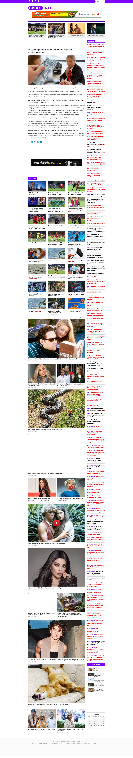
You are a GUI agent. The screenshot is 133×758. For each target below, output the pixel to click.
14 (101, 721)
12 (96, 721)
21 (101, 723)
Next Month (104, 714)
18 (94, 723)
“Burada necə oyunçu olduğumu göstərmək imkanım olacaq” (95, 521)
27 (98, 725)
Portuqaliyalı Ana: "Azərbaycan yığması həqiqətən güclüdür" (95, 297)
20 (98, 723)
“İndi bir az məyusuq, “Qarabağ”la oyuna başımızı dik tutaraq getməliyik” (95, 357)
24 (91, 725)
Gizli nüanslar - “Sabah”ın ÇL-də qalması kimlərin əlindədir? (95, 584)
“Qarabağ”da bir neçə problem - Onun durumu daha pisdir (95, 636)
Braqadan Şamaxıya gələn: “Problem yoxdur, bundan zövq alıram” (96, 46)
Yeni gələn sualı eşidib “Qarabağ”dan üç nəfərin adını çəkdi (95, 484)
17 (91, 723)
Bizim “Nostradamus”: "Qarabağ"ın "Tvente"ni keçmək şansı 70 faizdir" (95, 331)
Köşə (87, 20)
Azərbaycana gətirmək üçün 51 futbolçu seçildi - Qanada (95, 304)
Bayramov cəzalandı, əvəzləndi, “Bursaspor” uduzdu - (96, 207)
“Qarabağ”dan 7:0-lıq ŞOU (98, 180)
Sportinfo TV (70, 20)
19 (96, 723)
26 (96, 725)
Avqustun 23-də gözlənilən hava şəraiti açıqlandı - (95, 236)
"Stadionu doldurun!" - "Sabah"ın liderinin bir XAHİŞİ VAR (95, 83)
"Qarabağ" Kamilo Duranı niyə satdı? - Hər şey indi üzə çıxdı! (96, 478)
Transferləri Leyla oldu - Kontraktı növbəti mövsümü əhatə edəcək (95, 200)
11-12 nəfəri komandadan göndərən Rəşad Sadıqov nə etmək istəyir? (95, 591)
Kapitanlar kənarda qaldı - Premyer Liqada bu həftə (95, 552)
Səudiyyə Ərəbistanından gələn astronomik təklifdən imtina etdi (95, 107)
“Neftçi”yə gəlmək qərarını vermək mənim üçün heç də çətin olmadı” (96, 59)
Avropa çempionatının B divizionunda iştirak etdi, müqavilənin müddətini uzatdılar (96, 229)
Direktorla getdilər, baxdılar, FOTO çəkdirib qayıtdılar (94, 175)
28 (101, 725)
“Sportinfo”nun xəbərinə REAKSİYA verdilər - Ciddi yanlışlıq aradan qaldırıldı (95, 157)
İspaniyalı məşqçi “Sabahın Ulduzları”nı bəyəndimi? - (96, 350)
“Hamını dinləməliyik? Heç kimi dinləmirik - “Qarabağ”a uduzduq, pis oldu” (96, 510)
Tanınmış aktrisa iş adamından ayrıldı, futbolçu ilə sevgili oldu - (95, 281)
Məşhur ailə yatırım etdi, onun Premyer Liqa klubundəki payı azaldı (95, 415)
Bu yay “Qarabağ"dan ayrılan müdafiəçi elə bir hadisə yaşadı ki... (95, 344)
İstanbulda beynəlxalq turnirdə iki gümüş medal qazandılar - (94, 249)
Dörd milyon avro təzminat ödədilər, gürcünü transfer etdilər (96, 643)
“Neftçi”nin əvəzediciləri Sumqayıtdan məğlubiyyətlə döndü (95, 337)
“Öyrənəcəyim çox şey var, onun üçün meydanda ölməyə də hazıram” (95, 573)
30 (89, 726)
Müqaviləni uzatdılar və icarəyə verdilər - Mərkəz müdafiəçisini (95, 421)
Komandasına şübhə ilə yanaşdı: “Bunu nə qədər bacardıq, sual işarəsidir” (95, 394)
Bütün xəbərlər (96, 664)
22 (103, 723)
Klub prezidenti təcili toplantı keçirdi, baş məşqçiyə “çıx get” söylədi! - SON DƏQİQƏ (96, 89)
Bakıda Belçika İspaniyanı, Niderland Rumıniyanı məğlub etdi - (95, 275)
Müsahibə (62, 20)
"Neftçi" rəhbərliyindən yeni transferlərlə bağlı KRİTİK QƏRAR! (96, 630)
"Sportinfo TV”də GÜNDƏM (97, 72)
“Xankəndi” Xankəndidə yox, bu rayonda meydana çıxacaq (95, 218)
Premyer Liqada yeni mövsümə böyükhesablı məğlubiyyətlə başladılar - (96, 151)
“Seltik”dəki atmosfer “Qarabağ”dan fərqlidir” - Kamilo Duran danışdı (96, 126)
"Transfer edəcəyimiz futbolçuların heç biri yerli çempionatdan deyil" (94, 387)
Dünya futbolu (46, 20)
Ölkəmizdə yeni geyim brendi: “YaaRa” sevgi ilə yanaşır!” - (94, 96)
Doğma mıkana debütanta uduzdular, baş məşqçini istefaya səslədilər (96, 189)
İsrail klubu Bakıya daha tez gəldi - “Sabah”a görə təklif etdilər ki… (96, 120)
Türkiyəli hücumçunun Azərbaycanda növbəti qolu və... (96, 376)
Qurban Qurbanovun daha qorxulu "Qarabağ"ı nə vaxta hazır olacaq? (95, 52)
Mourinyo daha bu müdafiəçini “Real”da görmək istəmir (96, 466)
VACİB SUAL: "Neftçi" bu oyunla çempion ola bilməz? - (95, 114)
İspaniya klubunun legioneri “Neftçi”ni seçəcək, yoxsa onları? (95, 491)
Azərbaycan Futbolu (34, 20)
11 (94, 721)
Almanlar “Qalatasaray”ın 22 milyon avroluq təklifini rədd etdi (94, 460)
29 (103, 725)
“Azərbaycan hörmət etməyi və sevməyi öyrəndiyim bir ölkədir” (95, 324)
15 (103, 721)
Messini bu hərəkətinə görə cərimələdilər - (96, 144)
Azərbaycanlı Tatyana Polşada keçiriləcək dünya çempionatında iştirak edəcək (95, 255)
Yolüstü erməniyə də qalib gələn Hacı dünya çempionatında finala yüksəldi (96, 268)
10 (91, 721)
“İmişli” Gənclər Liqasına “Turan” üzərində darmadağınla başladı (95, 262)
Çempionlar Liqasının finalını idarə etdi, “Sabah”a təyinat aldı (94, 76)
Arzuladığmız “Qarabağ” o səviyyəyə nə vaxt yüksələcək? (95, 566)
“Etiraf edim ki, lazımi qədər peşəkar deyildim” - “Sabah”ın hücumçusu (96, 539)
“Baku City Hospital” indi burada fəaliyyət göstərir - (95, 138)
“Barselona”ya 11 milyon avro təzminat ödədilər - (95, 370)
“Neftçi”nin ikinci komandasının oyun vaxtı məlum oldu (96, 242)
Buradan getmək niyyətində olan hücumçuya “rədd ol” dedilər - (94, 363)
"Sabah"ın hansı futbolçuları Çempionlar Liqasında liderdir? (93, 168)
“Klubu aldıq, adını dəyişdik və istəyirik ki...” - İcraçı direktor (95, 432)
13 (98, 721)
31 (91, 726)
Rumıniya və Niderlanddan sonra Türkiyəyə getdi (95, 545)
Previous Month (88, 714)
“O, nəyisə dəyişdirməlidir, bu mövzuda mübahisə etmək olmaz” (95, 528)
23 (89, 725)
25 (94, 725)
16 (89, 723)
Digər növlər (79, 20)
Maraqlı (55, 20)
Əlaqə (92, 20)
